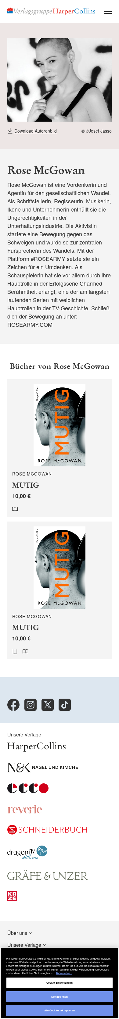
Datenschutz (64, 973)
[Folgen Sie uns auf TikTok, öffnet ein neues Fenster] (65, 705)
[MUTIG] (59, 448)
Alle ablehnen (59, 996)
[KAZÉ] (12, 899)
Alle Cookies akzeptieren (59, 1010)
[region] (59, 983)
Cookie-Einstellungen (59, 982)
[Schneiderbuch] (47, 832)
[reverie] (25, 811)
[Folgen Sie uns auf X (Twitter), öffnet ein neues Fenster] (47, 705)
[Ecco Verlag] (28, 791)
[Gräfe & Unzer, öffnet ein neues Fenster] (47, 878)
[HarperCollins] (36, 749)
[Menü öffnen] (108, 11)
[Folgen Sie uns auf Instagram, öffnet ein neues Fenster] (30, 705)
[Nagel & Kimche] (42, 770)
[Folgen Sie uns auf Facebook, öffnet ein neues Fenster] (13, 705)
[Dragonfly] (27, 857)
